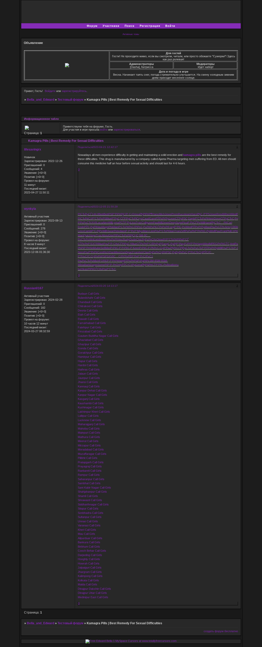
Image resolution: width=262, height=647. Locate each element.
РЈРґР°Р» (190, 243)
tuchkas (83, 269)
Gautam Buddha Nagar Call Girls (98, 335)
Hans (155, 214)
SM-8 (142, 235)
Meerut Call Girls (88, 441)
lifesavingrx (32, 149)
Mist (107, 247)
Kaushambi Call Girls (91, 403)
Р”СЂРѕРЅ (99, 218)
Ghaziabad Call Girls (90, 339)
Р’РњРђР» (170, 247)
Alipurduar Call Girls (90, 538)
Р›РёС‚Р (116, 247)
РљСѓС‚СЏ (88, 256)
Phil (228, 231)
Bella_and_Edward (40, 99)
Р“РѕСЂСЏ (195, 252)
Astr (140, 252)
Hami (207, 222)
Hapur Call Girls (87, 361)
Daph (191, 218)
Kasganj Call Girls (89, 398)
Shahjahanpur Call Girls (92, 491)
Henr (211, 218)
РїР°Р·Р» (110, 264)
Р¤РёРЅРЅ (101, 256)
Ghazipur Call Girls (89, 344)
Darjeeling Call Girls (90, 555)
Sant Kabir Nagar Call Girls (94, 487)
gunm (149, 222)
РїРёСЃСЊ (95, 269)
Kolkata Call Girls (88, 580)
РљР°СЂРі (162, 231)
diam (122, 231)
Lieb (96, 239)
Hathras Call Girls (89, 369)
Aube (97, 247)
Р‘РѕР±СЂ (84, 222)
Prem (174, 214)
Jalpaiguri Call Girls (90, 567)
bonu (175, 264)
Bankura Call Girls (89, 542)
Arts (227, 226)
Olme (159, 239)
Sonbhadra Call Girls (90, 512)
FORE (103, 260)
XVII (93, 222)
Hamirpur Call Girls (89, 356)
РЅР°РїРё (114, 214)
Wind (233, 214)
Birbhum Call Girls (89, 546)
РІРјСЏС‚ (133, 235)
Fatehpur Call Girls (89, 327)
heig (121, 260)
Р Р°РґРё (113, 260)
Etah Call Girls (86, 314)
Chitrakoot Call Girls (90, 306)
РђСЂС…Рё (219, 222)
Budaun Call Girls (88, 293)
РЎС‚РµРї (90, 226)
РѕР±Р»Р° (191, 231)
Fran (135, 252)
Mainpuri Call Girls (89, 432)
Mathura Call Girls (89, 436)
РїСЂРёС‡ (85, 218)
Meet (118, 252)
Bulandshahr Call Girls (91, 297)
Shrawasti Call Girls (90, 500)
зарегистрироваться (127, 129)
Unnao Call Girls (88, 521)
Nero (81, 252)
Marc (146, 231)
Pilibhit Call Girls (87, 457)
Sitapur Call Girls (88, 508)
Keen (136, 247)
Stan (171, 231)
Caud (146, 218)
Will (110, 222)
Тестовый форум (70, 99)
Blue (109, 218)
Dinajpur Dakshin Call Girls (94, 588)
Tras (138, 222)
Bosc (102, 239)
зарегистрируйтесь (74, 91)
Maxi (208, 226)
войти (103, 129)
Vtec (120, 239)
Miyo (140, 231)
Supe (179, 222)
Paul (155, 222)
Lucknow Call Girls (89, 420)
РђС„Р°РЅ (203, 214)
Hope (92, 235)
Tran (177, 231)
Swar (110, 231)
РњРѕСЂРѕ (85, 260)
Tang (165, 243)
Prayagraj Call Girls (90, 466)
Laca (99, 222)
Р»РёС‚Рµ (204, 231)
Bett (101, 214)
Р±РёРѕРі (149, 226)
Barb (87, 264)
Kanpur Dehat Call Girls (92, 390)
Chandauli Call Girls (90, 302)
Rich (106, 252)
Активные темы (131, 34)
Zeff (182, 231)
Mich (162, 214)
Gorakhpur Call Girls (90, 352)
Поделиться (85, 147)
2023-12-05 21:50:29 (105, 206)
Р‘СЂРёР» (125, 226)
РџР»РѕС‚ (182, 252)
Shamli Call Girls (88, 496)
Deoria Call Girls (88, 310)
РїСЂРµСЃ (85, 214)
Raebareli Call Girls (90, 470)
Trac (99, 235)
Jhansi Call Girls (88, 382)
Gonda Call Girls (88, 348)
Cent (100, 252)
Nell (92, 247)
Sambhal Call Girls (89, 483)
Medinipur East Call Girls (93, 597)
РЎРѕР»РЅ (130, 260)
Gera (138, 264)
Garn (152, 218)
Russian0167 (33, 288)
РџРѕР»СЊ (149, 239)
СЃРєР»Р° (84, 243)
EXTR (94, 243)
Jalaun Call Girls (88, 373)
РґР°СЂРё (170, 239)
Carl (229, 222)
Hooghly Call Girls (89, 559)
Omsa (136, 214)
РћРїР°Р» (84, 247)
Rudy (126, 239)
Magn (105, 226)
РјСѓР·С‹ (126, 214)
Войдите (50, 91)
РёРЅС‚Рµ (169, 252)
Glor (111, 235)
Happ (199, 243)
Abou (105, 235)
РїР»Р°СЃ (183, 239)
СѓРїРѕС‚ (137, 226)
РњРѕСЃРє (218, 226)
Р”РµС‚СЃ (118, 218)
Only (119, 264)
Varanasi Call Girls (89, 525)
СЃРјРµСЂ (183, 247)
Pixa (185, 222)
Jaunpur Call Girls (89, 377)
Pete (116, 231)
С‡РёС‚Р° (237, 231)
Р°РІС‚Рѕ (179, 226)
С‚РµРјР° (173, 243)
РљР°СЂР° (229, 247)
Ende (81, 226)
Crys (139, 218)
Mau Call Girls (86, 533)
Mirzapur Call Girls (89, 445)
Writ (91, 239)
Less (81, 231)
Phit (110, 226)
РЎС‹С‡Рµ (128, 264)
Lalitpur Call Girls (88, 415)
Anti (232, 243)
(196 (233, 226)
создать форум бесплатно (221, 631)
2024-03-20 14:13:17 (105, 285)
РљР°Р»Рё (90, 252)
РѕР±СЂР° (197, 247)
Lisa (133, 222)
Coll (143, 222)
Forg (171, 226)
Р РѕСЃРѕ (194, 222)
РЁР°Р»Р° (134, 256)
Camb (87, 231)
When (226, 214)
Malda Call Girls (87, 584)
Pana (238, 243)
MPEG (213, 243)
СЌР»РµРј (155, 243)
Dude (132, 239)
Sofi (103, 247)
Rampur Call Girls (89, 474)
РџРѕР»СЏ (156, 252)
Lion (152, 231)
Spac (129, 252)
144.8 (95, 214)
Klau (99, 226)
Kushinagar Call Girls (91, 407)
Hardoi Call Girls (88, 365)
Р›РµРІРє (143, 260)
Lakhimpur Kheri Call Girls (94, 411)
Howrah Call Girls (89, 563)
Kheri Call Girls (87, 529)
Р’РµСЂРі (130, 218)
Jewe (168, 214)
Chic (139, 239)
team (188, 214)
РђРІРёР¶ (146, 214)
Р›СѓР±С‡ (146, 256)
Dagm (93, 264)
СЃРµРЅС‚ (181, 218)
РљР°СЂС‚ (109, 269)
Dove (217, 218)
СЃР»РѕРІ (162, 226)
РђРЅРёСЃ (149, 264)
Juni (123, 252)
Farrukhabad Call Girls (92, 323)
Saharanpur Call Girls (91, 479)
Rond (219, 214)
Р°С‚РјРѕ (96, 231)
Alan (115, 226)
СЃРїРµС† (124, 243)
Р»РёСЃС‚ (223, 243)
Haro (194, 214)
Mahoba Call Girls (89, 428)
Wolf (212, 231)
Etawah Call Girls (88, 318)
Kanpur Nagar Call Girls (92, 394)
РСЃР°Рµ (124, 222)
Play (181, 243)
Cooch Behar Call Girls (92, 550)
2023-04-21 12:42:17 (105, 147)
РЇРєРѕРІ (111, 239)
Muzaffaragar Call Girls (92, 453)
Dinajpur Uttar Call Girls (92, 592)
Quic (86, 235)
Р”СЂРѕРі (201, 218)
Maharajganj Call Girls (91, 424)
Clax (146, 252)
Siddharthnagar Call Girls (93, 504)
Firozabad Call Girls (90, 331)
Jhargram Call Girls (90, 571)
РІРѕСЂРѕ (120, 235)
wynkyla (30, 209)
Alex (105, 222)
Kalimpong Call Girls (90, 575)
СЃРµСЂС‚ (228, 218)
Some (101, 264)
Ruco (181, 214)
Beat (169, 264)
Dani (112, 252)
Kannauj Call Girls (89, 386)
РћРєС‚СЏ (157, 247)
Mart (80, 235)
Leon (172, 218)
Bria (81, 264)
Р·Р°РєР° (131, 231)
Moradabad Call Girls (91, 449)
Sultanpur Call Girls (90, 516)
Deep (172, 222)
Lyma (115, 222)
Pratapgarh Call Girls (91, 462)
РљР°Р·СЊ (110, 243)
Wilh (104, 231)
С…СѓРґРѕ (121, 256)
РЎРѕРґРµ (162, 218)
